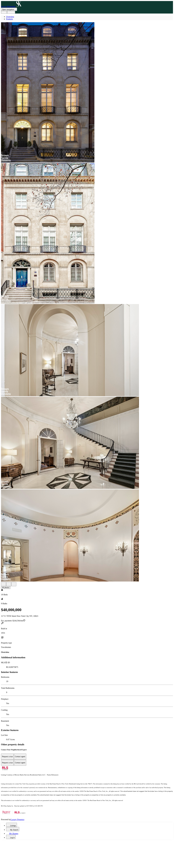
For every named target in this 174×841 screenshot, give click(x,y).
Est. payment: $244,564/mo (12, 621)
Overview (10, 17)
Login (4, 12)
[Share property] (13, 584)
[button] (87, 92)
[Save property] (8, 584)
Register (11, 12)
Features (9, 19)
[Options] (3, 584)
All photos (5, 588)
